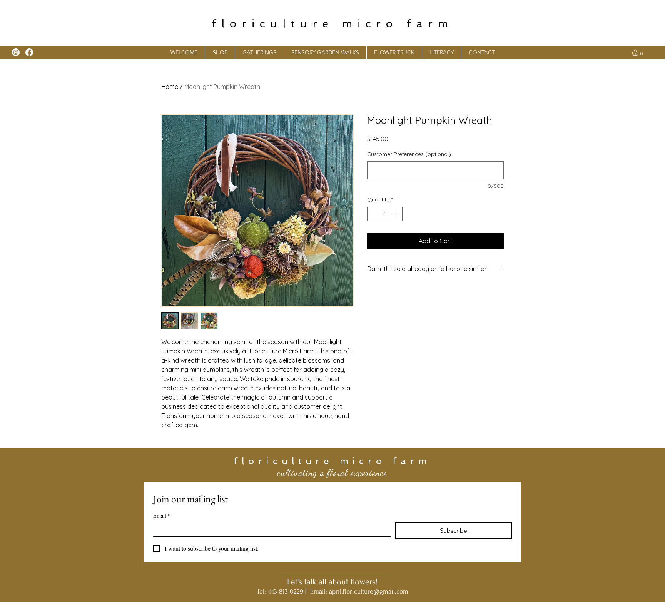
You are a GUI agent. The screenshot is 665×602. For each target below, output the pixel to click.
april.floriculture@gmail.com (368, 591)
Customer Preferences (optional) (409, 153)
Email (161, 515)
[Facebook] (29, 52)
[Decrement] (373, 214)
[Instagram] (16, 52)
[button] (259, 52)
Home (169, 86)
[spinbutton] (385, 214)
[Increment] (396, 214)
